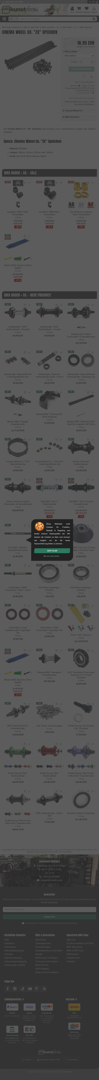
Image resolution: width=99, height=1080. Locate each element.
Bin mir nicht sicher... (52, 556)
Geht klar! (52, 551)
